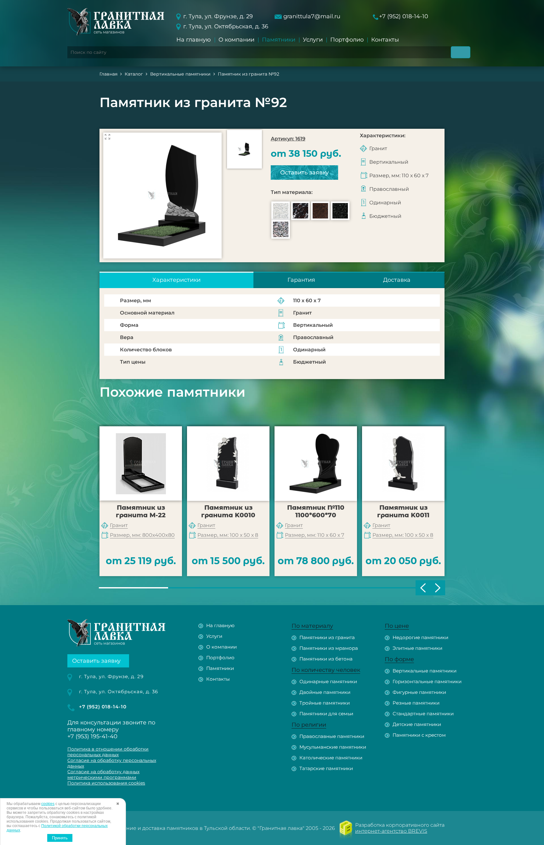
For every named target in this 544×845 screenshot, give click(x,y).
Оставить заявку (304, 172)
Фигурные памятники (419, 692)
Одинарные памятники (328, 681)
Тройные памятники (324, 703)
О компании (236, 39)
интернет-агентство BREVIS (391, 831)
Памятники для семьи (326, 714)
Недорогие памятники (420, 637)
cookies (47, 804)
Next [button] (437, 587)
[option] (162, 195)
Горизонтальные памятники (427, 681)
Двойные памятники (324, 692)
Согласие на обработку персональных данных (111, 763)
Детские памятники (417, 724)
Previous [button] (423, 587)
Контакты (385, 39)
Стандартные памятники (423, 714)
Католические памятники (330, 758)
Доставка (397, 279)
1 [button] (133, 587)
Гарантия (301, 279)
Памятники (278, 39)
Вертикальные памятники (424, 671)
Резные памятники (416, 703)
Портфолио (347, 39)
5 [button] (410, 587)
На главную (193, 39)
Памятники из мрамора (328, 648)
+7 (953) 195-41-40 (92, 736)
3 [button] (272, 587)
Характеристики (176, 279)
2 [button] (202, 587)
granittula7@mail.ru (311, 16)
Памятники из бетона (326, 659)
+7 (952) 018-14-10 (403, 16)
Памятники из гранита (327, 637)
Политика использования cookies (106, 783)
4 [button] (341, 587)
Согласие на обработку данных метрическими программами (103, 774)
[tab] (176, 280)
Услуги (313, 39)
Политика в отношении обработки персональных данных (108, 751)
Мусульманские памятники (332, 747)
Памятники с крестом (419, 735)
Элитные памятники (417, 648)
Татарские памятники (326, 768)
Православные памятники (331, 736)
